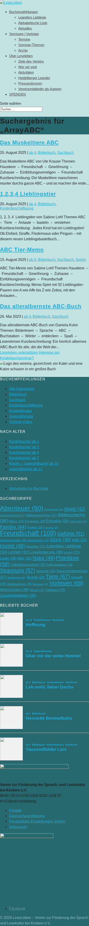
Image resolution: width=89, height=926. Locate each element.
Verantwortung (19, 584)
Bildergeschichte (41, 515)
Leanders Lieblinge (32, 17)
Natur (44, 558)
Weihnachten (14, 590)
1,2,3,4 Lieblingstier (28, 194)
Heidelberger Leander (34, 78)
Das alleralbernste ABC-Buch (40, 306)
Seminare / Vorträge (24, 34)
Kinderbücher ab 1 (24, 441)
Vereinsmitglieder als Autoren (39, 89)
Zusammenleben (18, 595)
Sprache (45, 571)
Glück (60, 539)
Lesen (72, 552)
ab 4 (32, 153)
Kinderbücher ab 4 (24, 452)
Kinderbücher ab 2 (24, 447)
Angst (74, 508)
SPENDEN (17, 94)
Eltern (16, 521)
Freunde (51, 527)
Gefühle (70, 533)
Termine (24, 39)
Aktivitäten (26, 72)
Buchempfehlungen (23, 12)
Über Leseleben (21, 56)
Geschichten (38, 540)
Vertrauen (40, 584)
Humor (12, 546)
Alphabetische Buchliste (28, 488)
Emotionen (35, 521)
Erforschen (78, 521)
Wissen (37, 590)
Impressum (18, 827)
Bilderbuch (46, 153)
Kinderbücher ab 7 (24, 458)
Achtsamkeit (53, 509)
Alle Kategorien (21, 389)
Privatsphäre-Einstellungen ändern (37, 821)
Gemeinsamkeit (13, 540)
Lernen (18, 552)
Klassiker (36, 546)
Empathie (57, 521)
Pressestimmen (30, 83)
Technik (35, 577)
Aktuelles (25, 28)
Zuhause (55, 590)
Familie (13, 526)
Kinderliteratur (20, 411)
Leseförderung (46, 552)
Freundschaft (28, 533)
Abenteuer (21, 508)
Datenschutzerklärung (27, 816)
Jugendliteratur (21, 416)
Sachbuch (65, 153)
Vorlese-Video (20, 422)
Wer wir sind (27, 67)
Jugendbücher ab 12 (25, 469)
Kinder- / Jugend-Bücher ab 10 (34, 463)
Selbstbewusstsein (27, 565)
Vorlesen (66, 583)
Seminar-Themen (31, 45)
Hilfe (79, 540)
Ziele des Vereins (31, 61)
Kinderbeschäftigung (17, 208)
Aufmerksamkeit (13, 515)
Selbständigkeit (59, 565)
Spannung (17, 570)
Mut (24, 558)
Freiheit (35, 527)
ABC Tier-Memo (22, 249)
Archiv (23, 50)
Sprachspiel (16, 577)
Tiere (58, 576)
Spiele (81, 260)
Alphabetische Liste (32, 23)
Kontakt (15, 810)
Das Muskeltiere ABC (29, 142)
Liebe (8, 558)
